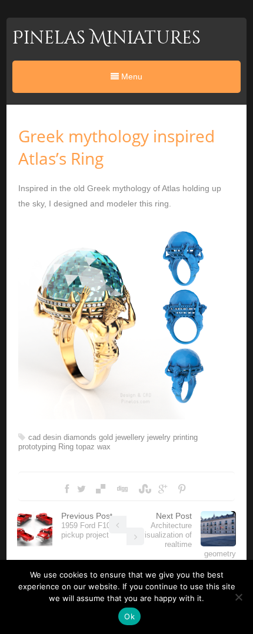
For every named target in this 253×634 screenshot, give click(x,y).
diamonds (80, 437)
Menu (130, 76)
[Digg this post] (121, 489)
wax (104, 446)
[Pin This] (181, 489)
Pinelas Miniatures (106, 38)
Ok (129, 616)
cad (34, 437)
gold (106, 437)
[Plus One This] (162, 489)
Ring (66, 446)
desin (52, 437)
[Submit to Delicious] (100, 489)
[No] (238, 597)
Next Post (188, 534)
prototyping (37, 446)
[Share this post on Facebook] (67, 489)
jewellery (130, 437)
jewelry (159, 437)
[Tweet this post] (81, 489)
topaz (85, 446)
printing (185, 437)
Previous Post (88, 525)
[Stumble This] (143, 489)
